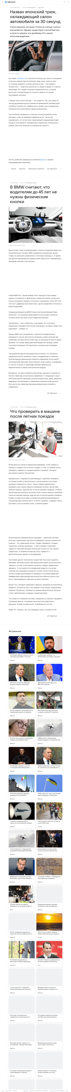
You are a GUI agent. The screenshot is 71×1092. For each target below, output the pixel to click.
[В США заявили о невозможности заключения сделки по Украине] (22, 705)
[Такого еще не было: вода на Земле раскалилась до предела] (49, 926)
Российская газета (31, 182)
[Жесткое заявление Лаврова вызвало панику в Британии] (22, 677)
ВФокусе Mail (32, 7)
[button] (35, 56)
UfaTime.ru (21, 78)
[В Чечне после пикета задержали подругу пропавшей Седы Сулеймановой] (22, 732)
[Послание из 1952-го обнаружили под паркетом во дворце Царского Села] (49, 871)
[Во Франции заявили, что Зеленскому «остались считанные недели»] (49, 649)
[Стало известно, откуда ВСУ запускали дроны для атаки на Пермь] (22, 982)
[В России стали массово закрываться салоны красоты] (22, 1009)
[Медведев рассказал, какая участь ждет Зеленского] (49, 1037)
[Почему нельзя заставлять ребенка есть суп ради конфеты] (22, 899)
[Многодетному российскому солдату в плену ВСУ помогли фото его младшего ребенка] (49, 705)
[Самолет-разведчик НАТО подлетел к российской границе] (22, 815)
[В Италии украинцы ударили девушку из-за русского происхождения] (22, 788)
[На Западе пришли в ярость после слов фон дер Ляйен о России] (22, 649)
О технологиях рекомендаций (56, 1090)
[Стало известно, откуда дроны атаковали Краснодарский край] (22, 843)
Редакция (25, 1090)
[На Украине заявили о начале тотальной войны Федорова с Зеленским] (22, 760)
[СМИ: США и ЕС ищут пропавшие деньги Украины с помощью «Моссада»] (49, 788)
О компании (8, 1090)
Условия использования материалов (38, 1090)
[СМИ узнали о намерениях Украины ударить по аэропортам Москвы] (49, 732)
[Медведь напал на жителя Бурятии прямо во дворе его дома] (49, 982)
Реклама (15, 1090)
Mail (3, 1090)
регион (42, 160)
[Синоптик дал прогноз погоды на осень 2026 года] (49, 815)
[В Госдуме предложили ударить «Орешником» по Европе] (22, 1065)
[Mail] (6, 2)
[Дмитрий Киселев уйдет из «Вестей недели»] (49, 677)
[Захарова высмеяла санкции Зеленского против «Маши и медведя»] (49, 899)
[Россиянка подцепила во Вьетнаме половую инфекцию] (22, 954)
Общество (41, 7)
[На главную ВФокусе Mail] (11, 2)
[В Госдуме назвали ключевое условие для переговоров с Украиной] (49, 1009)
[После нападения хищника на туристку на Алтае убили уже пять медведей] (22, 926)
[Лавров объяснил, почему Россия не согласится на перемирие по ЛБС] (49, 760)
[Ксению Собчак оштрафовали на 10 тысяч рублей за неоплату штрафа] (49, 954)
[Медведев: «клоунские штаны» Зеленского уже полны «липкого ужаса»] (22, 871)
